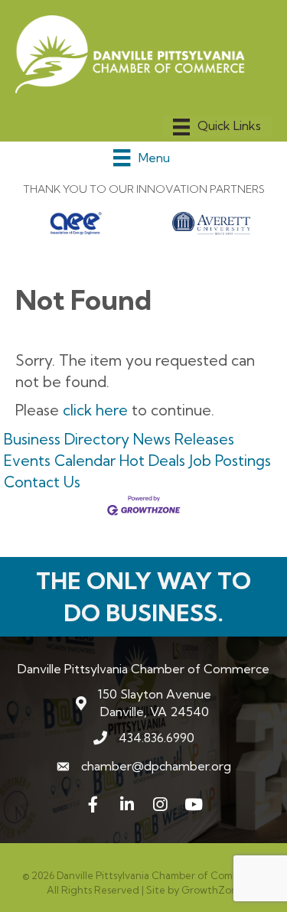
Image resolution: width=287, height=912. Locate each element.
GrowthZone (212, 890)
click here (95, 410)
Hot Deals (152, 460)
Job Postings (230, 460)
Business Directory (66, 439)
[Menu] (217, 127)
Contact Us (42, 482)
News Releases (183, 439)
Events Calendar (60, 460)
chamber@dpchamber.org (156, 766)
